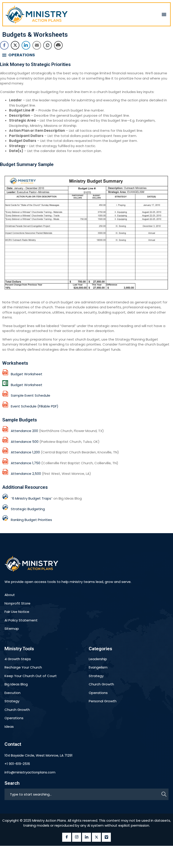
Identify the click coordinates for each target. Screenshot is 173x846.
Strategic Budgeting (28, 509)
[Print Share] (58, 45)
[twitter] (96, 837)
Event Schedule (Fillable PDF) (33, 406)
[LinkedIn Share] (26, 45)
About (10, 594)
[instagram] (76, 837)
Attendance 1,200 (25, 452)
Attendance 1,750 (25, 463)
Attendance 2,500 (26, 473)
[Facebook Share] (4, 45)
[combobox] (83, 794)
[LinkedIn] (86, 837)
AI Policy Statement (21, 620)
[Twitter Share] (15, 45)
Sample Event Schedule (29, 395)
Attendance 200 (24, 430)
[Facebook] (66, 837)
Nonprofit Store (17, 603)
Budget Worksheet (25, 374)
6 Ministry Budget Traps (31, 498)
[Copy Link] (47, 45)
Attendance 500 (25, 441)
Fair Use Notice (17, 611)
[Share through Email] (36, 45)
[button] (164, 14)
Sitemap (12, 628)
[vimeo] (106, 837)
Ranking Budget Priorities (31, 519)
